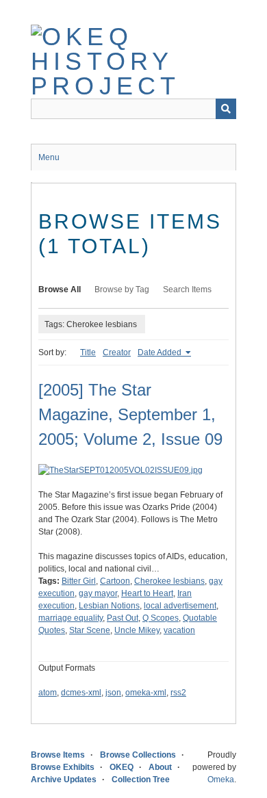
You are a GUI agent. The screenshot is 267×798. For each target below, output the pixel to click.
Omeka (220, 779)
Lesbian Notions (109, 605)
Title (88, 352)
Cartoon (115, 581)
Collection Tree (141, 779)
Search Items (187, 289)
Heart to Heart (147, 593)
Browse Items (58, 755)
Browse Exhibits (62, 767)
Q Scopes (160, 618)
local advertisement (180, 605)
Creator (117, 352)
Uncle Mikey (137, 630)
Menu (49, 157)
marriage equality (70, 618)
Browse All (59, 289)
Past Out (122, 618)
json (113, 692)
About (160, 767)
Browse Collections (138, 755)
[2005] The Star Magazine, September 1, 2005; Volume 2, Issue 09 (130, 414)
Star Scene (89, 630)
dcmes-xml (81, 692)
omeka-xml (145, 692)
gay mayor (98, 593)
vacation (179, 630)
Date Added (160, 352)
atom (47, 692)
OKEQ (122, 767)
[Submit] (226, 109)
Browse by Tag (121, 289)
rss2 (178, 692)
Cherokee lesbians (169, 581)
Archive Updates (64, 779)
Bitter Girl (79, 581)
